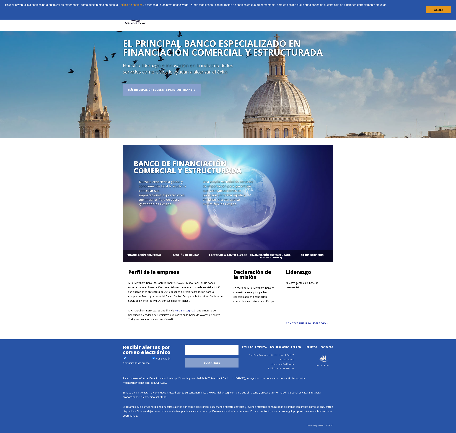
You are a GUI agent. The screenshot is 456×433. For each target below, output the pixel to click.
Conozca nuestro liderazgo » (307, 323)
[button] (5, 14)
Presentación (162, 358)
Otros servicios (312, 255)
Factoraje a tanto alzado (228, 255)
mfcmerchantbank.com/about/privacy (144, 382)
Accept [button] (438, 9)
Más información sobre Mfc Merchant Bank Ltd (162, 89)
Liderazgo (311, 347)
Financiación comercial (144, 255)
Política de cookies (130, 4)
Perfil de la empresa (254, 347)
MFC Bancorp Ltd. (185, 310)
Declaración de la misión (285, 347)
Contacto (327, 347)
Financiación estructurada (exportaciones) (270, 256)
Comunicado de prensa (136, 363)
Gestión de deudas (186, 255)
